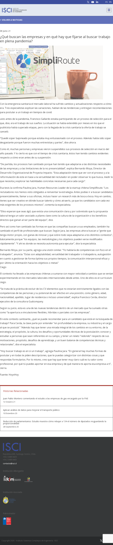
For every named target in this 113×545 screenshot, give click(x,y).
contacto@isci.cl (10, 463)
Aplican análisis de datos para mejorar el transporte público (31, 410)
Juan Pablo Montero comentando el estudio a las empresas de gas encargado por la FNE (45, 399)
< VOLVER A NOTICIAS (11, 19)
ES (106, 2)
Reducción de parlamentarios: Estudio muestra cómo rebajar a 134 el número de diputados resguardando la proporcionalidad (54, 422)
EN (110, 2)
